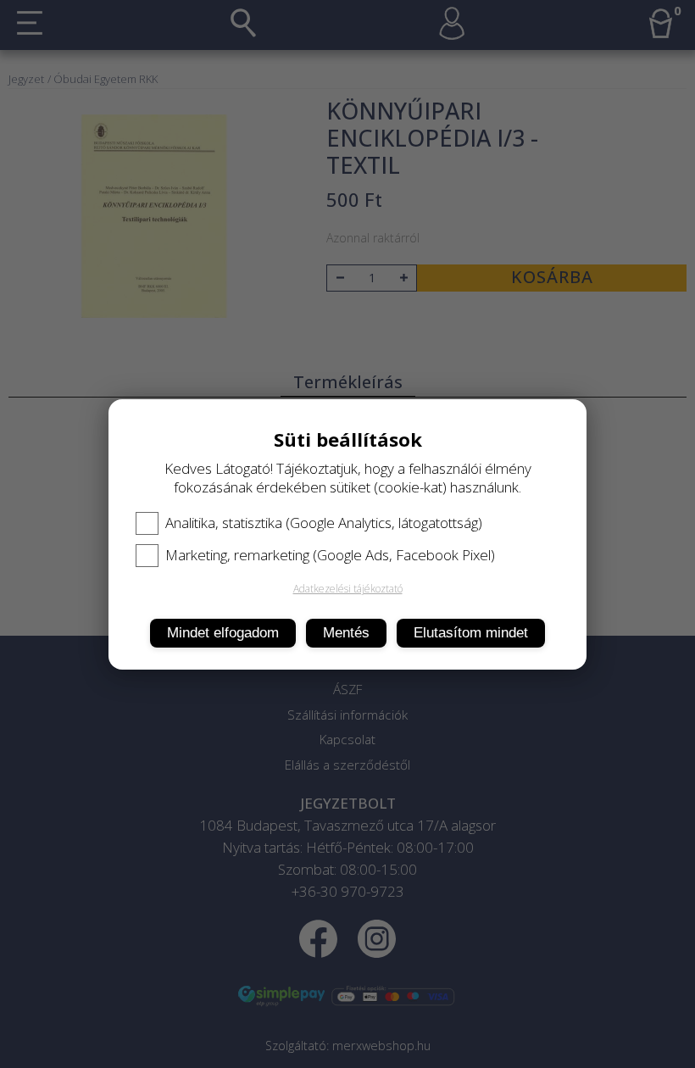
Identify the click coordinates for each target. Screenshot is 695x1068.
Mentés (346, 633)
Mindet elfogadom (223, 633)
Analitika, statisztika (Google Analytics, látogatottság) (323, 523)
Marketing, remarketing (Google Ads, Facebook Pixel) (330, 555)
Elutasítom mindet (471, 633)
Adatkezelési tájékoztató (348, 588)
